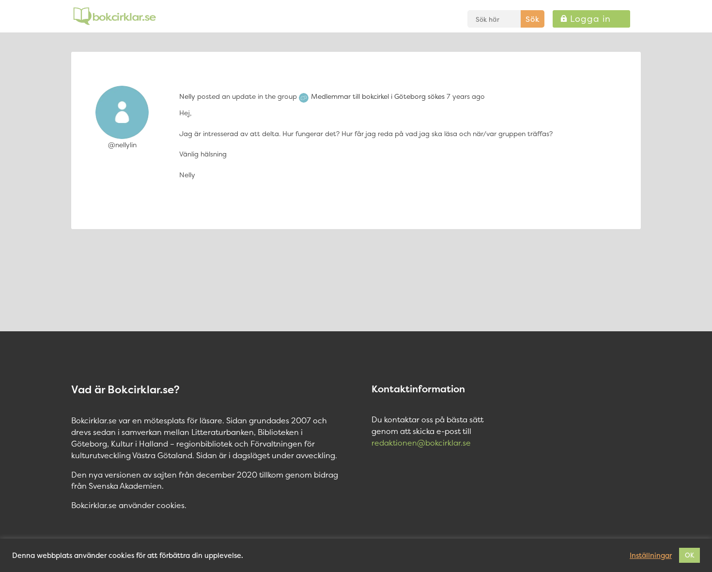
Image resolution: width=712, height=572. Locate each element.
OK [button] (689, 555)
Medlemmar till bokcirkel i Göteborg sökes (378, 96)
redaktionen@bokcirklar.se (421, 442)
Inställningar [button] (651, 555)
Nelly (187, 96)
